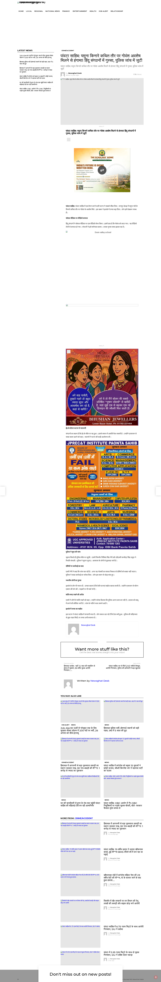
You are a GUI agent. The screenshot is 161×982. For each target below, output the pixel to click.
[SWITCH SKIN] (96, 4)
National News (52, 11)
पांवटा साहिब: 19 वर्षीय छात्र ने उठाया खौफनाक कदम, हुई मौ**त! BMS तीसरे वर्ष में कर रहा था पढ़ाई (123, 852)
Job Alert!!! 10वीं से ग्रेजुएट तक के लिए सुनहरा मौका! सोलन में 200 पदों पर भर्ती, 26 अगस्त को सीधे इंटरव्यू (79, 730)
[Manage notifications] (156, 977)
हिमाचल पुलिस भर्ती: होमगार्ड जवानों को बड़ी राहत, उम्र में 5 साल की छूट (121, 729)
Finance (66, 11)
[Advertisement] (80, 29)
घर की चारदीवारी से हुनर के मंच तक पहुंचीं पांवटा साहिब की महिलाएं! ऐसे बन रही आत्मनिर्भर (80, 804)
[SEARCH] (139, 11)
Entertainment (80, 11)
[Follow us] (135, 11)
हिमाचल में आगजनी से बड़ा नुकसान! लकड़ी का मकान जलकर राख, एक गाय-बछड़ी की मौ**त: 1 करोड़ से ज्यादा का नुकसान (80, 768)
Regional (38, 11)
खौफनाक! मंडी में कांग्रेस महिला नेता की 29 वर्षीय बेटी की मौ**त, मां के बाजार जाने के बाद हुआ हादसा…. (122, 877)
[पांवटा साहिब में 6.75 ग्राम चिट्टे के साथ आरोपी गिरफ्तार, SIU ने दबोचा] (80, 936)
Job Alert (103, 11)
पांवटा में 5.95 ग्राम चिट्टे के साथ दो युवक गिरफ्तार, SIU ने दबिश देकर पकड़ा (121, 953)
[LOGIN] (142, 11)
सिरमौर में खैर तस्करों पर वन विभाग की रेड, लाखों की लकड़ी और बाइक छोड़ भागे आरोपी (122, 902)
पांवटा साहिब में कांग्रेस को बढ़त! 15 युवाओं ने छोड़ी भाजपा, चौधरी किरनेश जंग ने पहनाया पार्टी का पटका (123, 768)
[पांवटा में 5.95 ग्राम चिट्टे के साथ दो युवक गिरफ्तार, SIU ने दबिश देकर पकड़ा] (80, 962)
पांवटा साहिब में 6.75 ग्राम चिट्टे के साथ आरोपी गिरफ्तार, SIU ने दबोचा (123, 927)
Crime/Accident (67, 762)
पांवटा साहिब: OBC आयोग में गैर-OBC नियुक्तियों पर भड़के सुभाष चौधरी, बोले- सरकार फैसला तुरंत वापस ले (123, 805)
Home (21, 11)
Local (29, 11)
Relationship (117, 11)
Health (93, 11)
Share (63, 81)
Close (157, 973)
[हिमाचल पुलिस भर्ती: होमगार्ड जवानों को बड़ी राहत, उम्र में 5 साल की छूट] (124, 711)
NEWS (73, 725)
